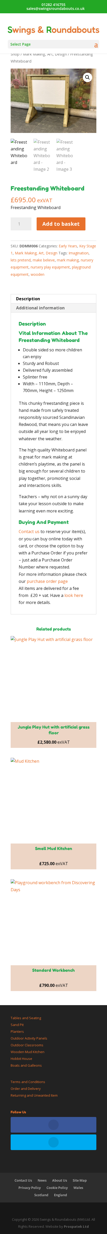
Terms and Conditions (28, 1081)
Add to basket (61, 223)
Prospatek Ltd (76, 1226)
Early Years (68, 245)
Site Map (80, 1180)
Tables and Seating (26, 1018)
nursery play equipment (50, 267)
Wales (78, 1187)
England (60, 1195)
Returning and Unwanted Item (34, 1095)
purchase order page (47, 581)
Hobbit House (21, 1058)
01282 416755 (53, 4)
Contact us (29, 531)
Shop (15, 54)
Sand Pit (17, 1024)
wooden (37, 274)
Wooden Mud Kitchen (27, 1051)
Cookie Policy (57, 1187)
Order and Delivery (26, 1088)
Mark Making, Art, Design (45, 54)
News (42, 1180)
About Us (59, 1180)
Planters (17, 1031)
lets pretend (21, 260)
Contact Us (23, 1180)
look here (73, 595)
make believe (44, 260)
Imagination (79, 253)
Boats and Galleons (26, 1065)
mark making (68, 260)
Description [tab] (28, 299)
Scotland (41, 1195)
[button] (87, 77)
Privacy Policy (29, 1187)
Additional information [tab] (40, 308)
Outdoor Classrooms (27, 1045)
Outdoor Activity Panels (29, 1038)
